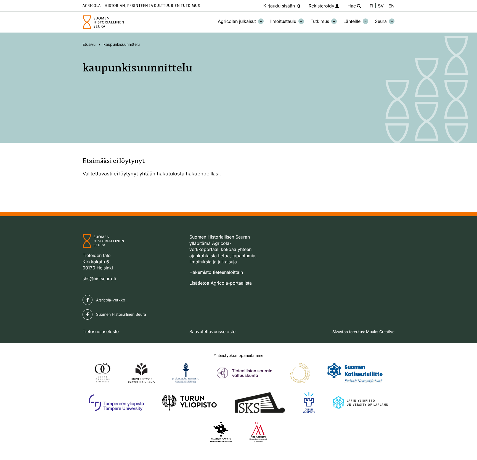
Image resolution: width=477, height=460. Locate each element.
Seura (381, 21)
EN (391, 6)
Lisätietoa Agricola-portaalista (220, 283)
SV (381, 6)
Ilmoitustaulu (283, 21)
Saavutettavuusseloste (212, 331)
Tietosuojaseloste (101, 331)
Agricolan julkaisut (237, 21)
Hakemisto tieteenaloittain (216, 272)
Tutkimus (320, 21)
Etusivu (89, 44)
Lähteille (352, 21)
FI (371, 6)
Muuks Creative (380, 331)
